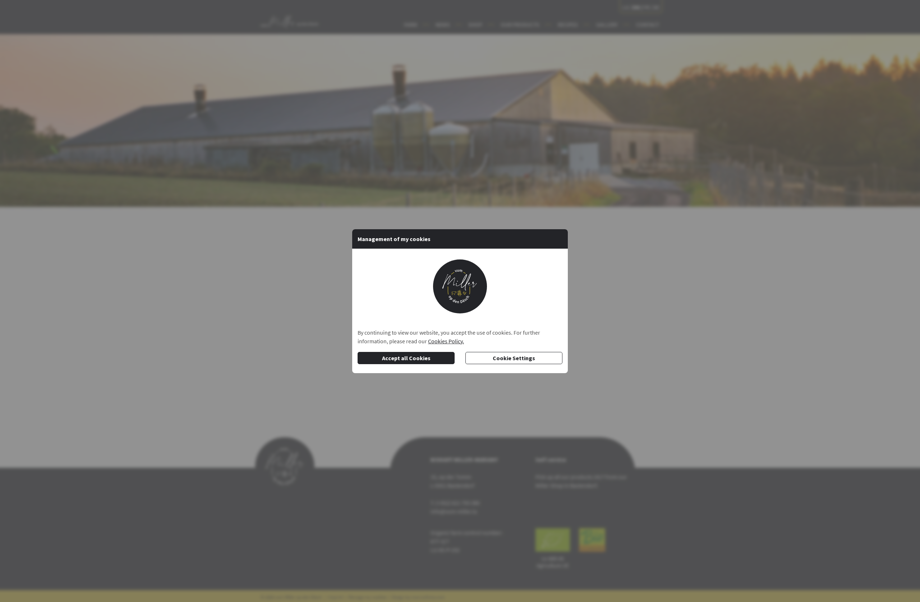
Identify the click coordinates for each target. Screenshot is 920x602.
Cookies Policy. (446, 341)
